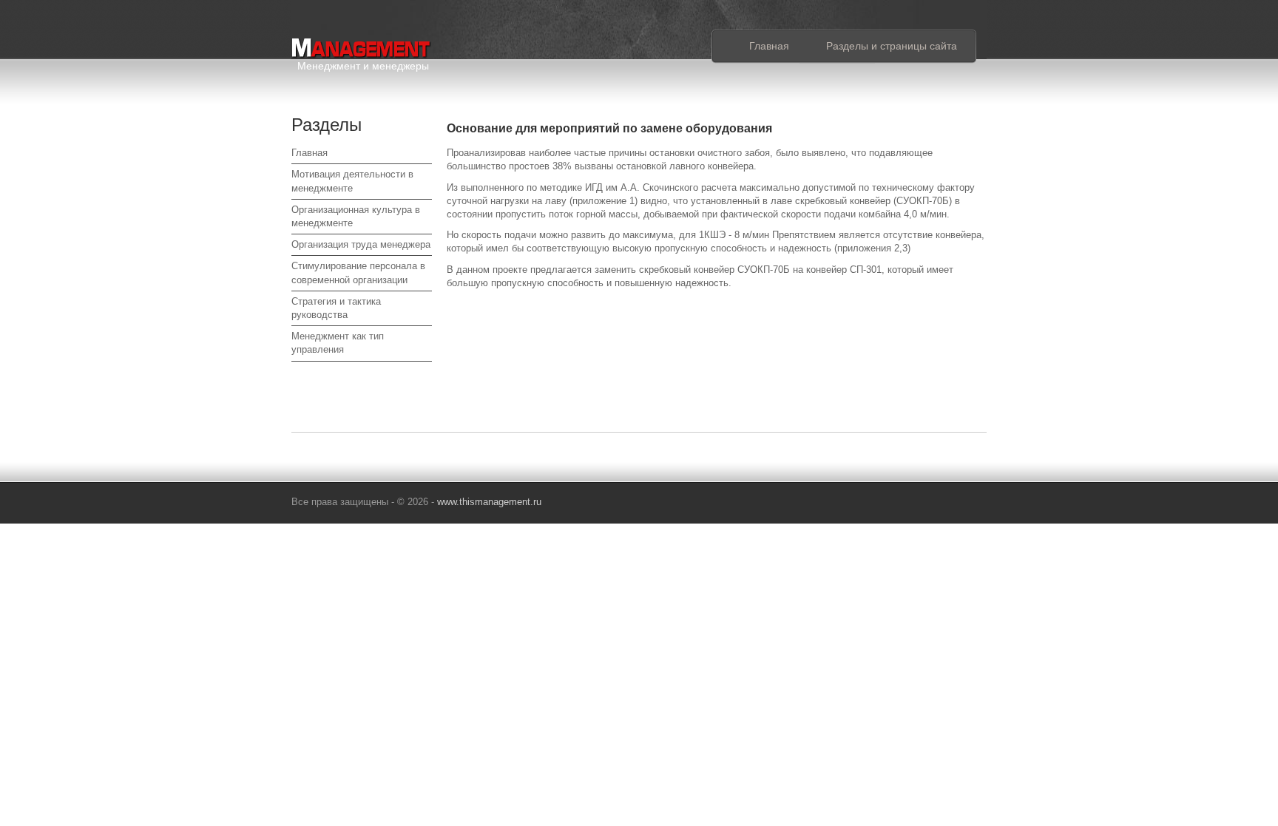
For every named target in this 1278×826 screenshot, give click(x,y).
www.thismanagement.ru (489, 501)
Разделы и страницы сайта (891, 46)
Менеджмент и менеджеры (363, 63)
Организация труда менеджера (360, 244)
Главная (769, 46)
